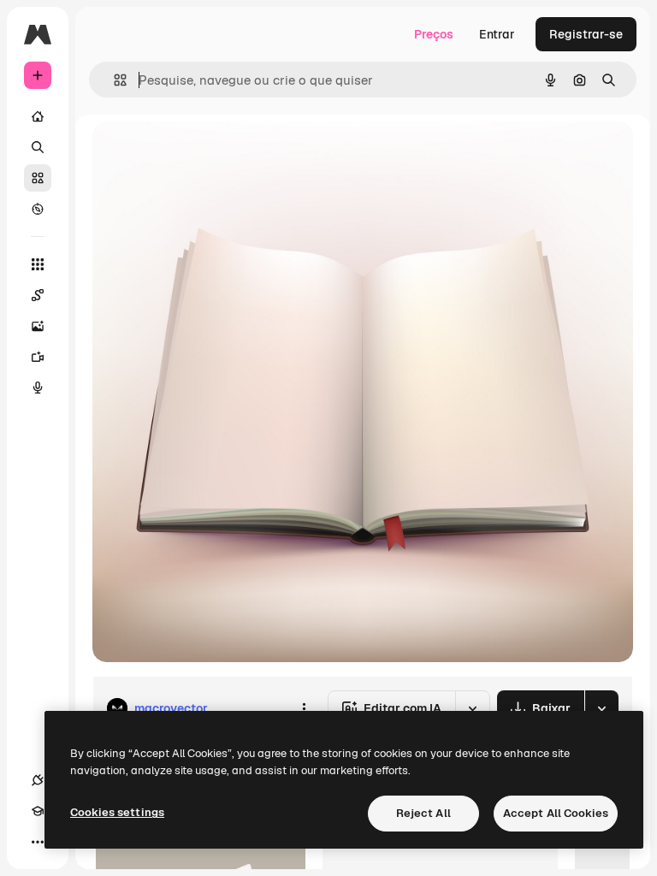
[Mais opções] (304, 708)
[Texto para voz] (37, 387)
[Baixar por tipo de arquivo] (601, 708)
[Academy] (37, 811)
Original (202, 153)
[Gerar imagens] (37, 326)
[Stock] (37, 178)
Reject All (423, 813)
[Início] (37, 116)
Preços (433, 34)
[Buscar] (37, 147)
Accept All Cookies (555, 813)
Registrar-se (586, 34)
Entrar (497, 34)
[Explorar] (37, 208)
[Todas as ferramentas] (37, 264)
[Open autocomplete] (113, 80)
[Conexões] (37, 780)
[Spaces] (37, 295)
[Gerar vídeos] (37, 356)
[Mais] (37, 841)
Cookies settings (117, 812)
